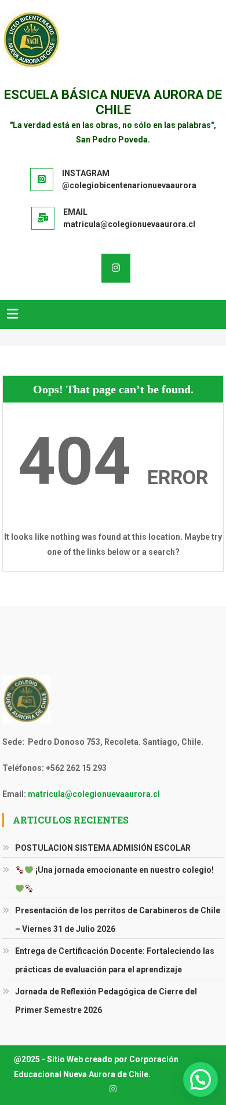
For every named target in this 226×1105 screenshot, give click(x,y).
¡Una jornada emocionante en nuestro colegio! (124, 870)
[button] (200, 1079)
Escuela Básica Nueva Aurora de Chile (113, 102)
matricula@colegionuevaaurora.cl (94, 794)
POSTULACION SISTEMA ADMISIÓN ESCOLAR (103, 847)
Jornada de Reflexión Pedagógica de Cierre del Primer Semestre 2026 (106, 1001)
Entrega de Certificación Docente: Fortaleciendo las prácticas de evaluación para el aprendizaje (114, 960)
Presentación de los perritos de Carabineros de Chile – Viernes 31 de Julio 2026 (117, 920)
